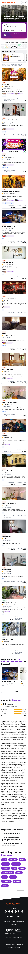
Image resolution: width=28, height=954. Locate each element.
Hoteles (13, 921)
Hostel (4, 82)
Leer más (19, 65)
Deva (14, 868)
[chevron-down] (20, 705)
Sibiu (4, 859)
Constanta (6, 864)
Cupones (19, 941)
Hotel (4, 637)
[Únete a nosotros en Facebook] (6, 911)
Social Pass (14, 924)
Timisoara (5, 868)
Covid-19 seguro (9, 203)
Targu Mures (6, 881)
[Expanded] (3, 42)
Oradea (22, 868)
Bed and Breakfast (20, 921)
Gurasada (17, 881)
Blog (5, 921)
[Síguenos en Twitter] (9, 911)
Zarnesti (13, 877)
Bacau (4, 877)
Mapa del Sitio (19, 944)
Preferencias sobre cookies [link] (14, 947)
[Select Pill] (22, 2)
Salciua (19, 872)
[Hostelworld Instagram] (12, 911)
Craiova (5, 885)
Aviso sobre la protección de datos (14, 937)
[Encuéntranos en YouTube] (16, 911)
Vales (24, 941)
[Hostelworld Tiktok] (22, 911)
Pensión (4, 600)
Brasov (22, 859)
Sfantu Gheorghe (8, 872)
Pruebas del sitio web (10, 944)
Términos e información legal (9, 941)
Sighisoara (13, 859)
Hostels (8, 921)
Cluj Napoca (16, 864)
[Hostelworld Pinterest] (19, 911)
